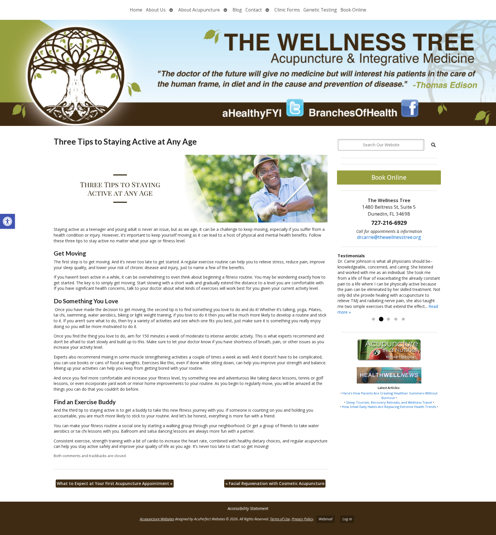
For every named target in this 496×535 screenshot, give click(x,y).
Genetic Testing (320, 10)
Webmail (325, 519)
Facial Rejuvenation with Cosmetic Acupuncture (274, 483)
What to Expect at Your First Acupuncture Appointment (115, 483)
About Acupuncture (199, 10)
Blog (237, 10)
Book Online (353, 10)
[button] (7, 221)
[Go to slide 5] (403, 319)
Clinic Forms (287, 10)
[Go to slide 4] (396, 319)
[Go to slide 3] (388, 319)
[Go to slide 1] (373, 319)
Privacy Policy (302, 519)
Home (136, 10)
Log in (347, 519)
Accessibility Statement (248, 508)
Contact (253, 10)
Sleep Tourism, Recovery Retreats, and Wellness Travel (389, 402)
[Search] (433, 145)
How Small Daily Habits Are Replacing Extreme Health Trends (389, 406)
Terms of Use (280, 519)
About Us (156, 10)
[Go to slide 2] (381, 319)
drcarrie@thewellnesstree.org (389, 237)
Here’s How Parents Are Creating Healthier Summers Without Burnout (389, 395)
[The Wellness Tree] (248, 73)
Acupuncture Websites (157, 519)
